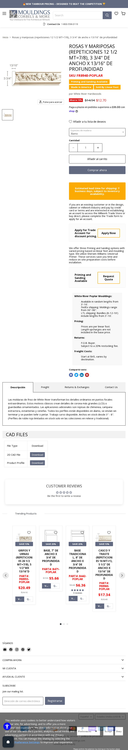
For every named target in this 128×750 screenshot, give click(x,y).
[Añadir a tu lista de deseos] (29, 533)
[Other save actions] (96, 731)
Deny (119, 731)
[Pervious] (5, 575)
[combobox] (78, 15)
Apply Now (109, 233)
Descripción (17, 387)
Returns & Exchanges (77, 387)
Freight (45, 387)
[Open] (8, 742)
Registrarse (55, 701)
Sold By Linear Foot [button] (107, 87)
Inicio (5, 37)
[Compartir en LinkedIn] (82, 375)
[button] (77, 590)
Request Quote (108, 277)
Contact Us (111, 387)
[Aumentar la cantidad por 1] (98, 147)
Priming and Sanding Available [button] (89, 81)
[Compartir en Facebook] (71, 375)
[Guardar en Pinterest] (87, 375)
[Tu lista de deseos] (116, 13)
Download (37, 454)
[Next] (122, 575)
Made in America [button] (81, 87)
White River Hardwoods (87, 93)
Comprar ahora (97, 170)
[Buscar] (107, 15)
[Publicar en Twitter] (76, 375)
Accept (108, 731)
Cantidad (74, 140)
